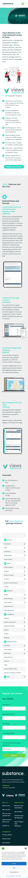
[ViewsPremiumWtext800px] (20, 794)
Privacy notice (18, 875)
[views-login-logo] (8, 795)
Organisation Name (8, 714)
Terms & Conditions (10, 875)
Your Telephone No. (8, 733)
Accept (14, 863)
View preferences (14, 872)
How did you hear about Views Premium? (11, 744)
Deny (14, 867)
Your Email (6, 724)
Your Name (6, 704)
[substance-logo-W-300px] (13, 772)
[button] (25, 848)
